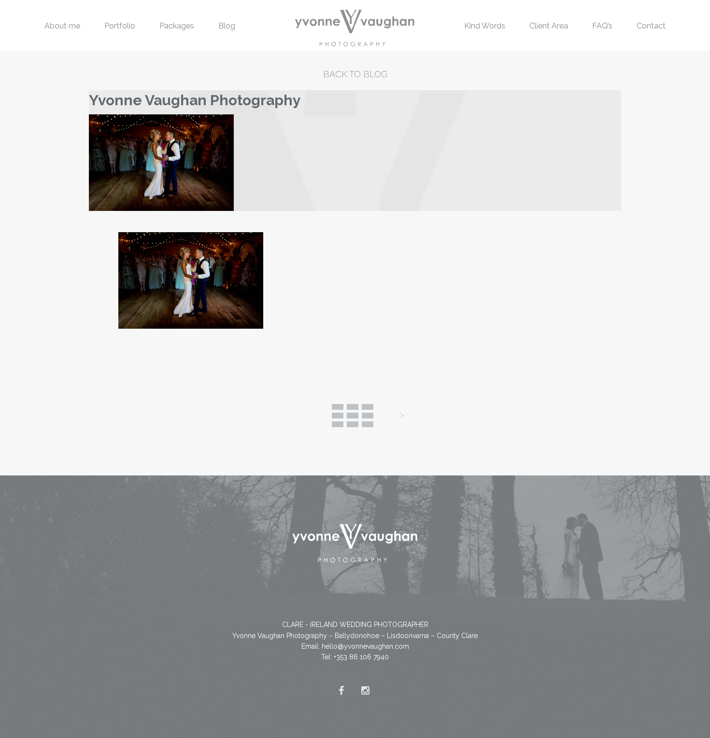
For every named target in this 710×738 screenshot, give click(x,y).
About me (62, 25)
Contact (651, 25)
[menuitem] (62, 25)
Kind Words (484, 25)
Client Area (548, 25)
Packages (176, 25)
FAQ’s (602, 25)
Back (352, 415)
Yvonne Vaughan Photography (195, 100)
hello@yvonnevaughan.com (365, 646)
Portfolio (119, 25)
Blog (226, 25)
